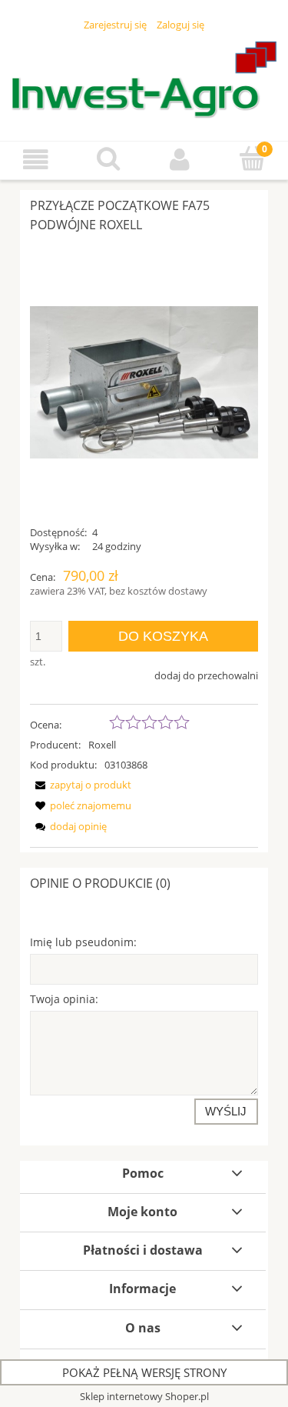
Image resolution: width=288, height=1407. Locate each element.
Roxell (102, 745)
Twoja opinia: (64, 999)
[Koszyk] (252, 158)
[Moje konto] (180, 160)
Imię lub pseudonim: (83, 942)
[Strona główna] (144, 79)
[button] (36, 160)
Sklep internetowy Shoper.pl (144, 1396)
